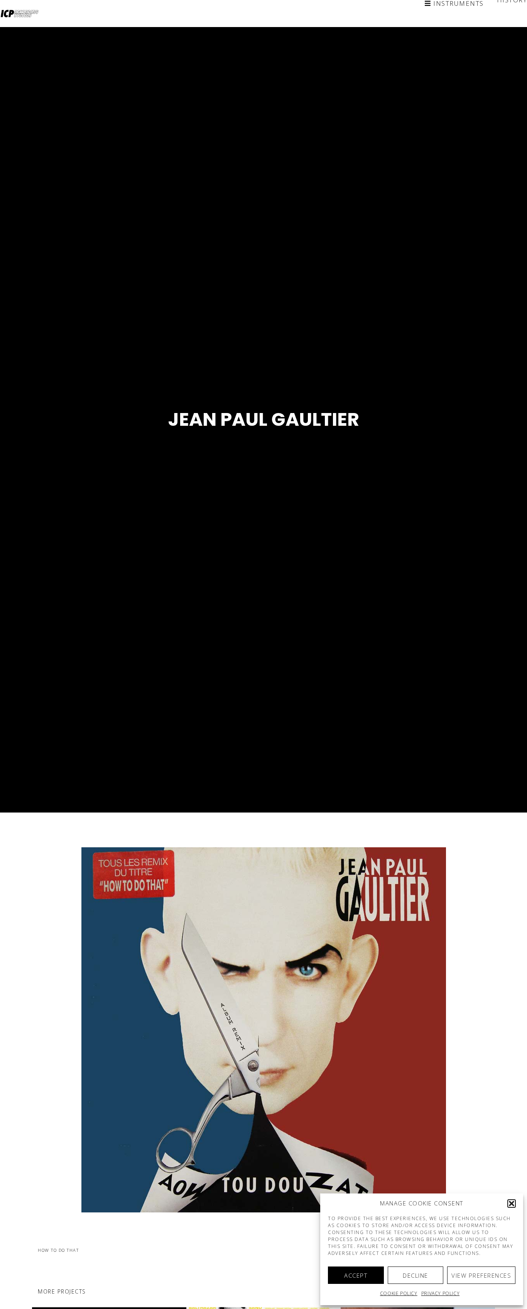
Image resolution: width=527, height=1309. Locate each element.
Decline (415, 1275)
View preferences (481, 1275)
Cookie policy (398, 1293)
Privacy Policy (440, 1293)
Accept (355, 1275)
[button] (511, 1203)
